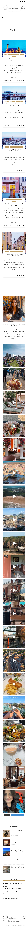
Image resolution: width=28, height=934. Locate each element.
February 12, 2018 (7, 225)
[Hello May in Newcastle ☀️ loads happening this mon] (14, 519)
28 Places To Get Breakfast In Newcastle (12, 883)
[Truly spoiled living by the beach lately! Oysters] (14, 426)
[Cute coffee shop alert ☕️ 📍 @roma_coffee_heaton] (14, 613)
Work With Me (12, 1)
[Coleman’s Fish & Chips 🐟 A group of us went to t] (14, 684)
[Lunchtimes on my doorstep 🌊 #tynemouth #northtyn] (14, 543)
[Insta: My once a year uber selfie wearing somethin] (14, 801)
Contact (6, 1)
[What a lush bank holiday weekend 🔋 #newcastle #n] (14, 379)
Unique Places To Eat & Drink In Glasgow (12, 888)
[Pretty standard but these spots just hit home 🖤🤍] (14, 637)
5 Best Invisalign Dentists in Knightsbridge (13, 859)
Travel (14, 56)
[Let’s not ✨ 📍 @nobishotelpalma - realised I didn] (14, 402)
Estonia (12, 54)
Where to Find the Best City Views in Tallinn (14, 104)
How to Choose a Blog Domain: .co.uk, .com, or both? (17, 832)
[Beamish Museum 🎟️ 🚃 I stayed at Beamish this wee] (14, 590)
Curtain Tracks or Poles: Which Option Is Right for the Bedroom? (17, 841)
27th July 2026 (13, 869)
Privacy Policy (21, 925)
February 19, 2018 (7, 170)
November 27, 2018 (7, 80)
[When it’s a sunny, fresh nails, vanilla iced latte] (14, 472)
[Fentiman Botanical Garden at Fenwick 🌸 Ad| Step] (14, 449)
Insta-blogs (14, 199)
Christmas (6, 54)
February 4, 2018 (7, 275)
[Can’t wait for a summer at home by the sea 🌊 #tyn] (14, 660)
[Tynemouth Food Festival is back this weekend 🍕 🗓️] (14, 355)
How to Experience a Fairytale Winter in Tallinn (14, 59)
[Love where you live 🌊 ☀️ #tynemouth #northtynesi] (14, 496)
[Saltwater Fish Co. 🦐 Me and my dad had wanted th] (14, 731)
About (2, 1)
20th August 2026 (14, 835)
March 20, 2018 (6, 125)
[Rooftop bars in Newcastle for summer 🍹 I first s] (14, 707)
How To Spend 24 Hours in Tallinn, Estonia (14, 149)
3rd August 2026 (14, 844)
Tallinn (22, 54)
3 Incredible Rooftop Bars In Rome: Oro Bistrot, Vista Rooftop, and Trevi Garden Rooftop (12, 891)
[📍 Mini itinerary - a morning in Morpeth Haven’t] (14, 777)
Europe (17, 54)
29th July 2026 (6, 861)
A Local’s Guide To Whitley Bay (10, 898)
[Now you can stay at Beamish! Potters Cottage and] (14, 566)
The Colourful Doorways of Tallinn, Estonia (14, 204)
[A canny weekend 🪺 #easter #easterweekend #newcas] (14, 754)
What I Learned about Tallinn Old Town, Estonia (14, 254)
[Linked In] (23, 80)
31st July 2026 (13, 855)
